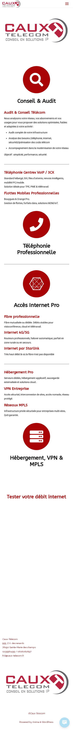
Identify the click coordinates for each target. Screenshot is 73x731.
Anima (35, 722)
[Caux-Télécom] (11, 3)
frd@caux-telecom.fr (13, 655)
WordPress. (48, 722)
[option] (36, 682)
